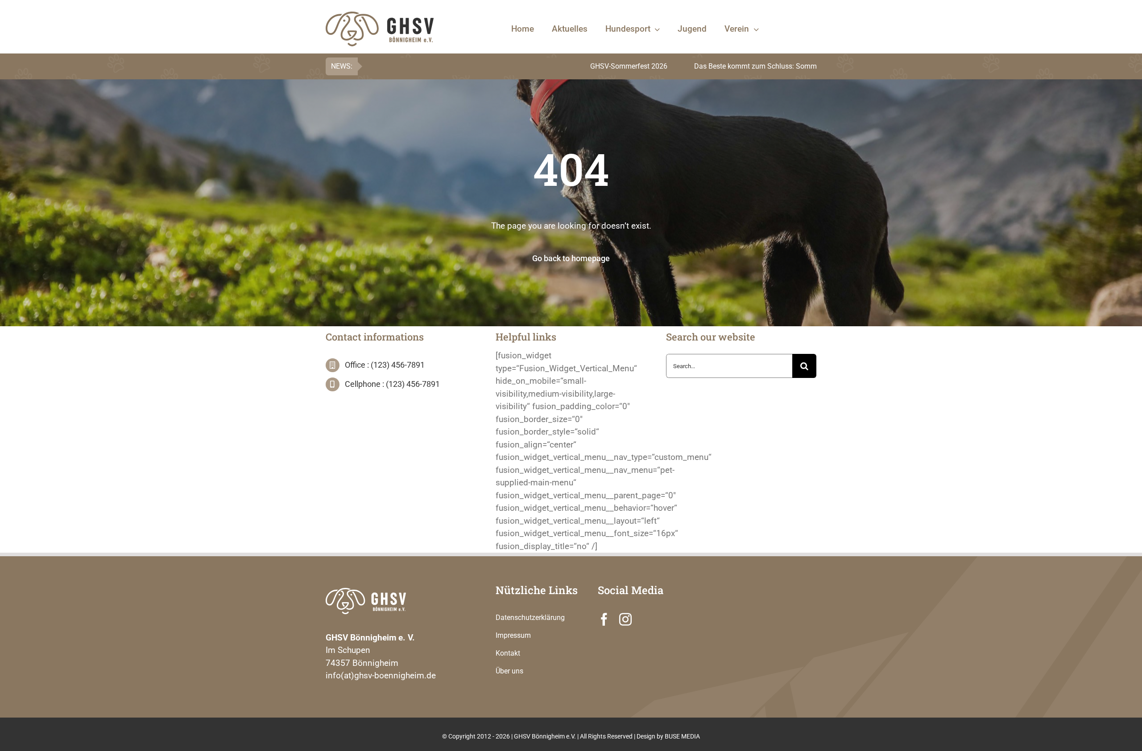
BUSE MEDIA (682, 736)
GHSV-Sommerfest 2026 (566, 66)
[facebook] (604, 619)
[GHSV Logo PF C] (380, 16)
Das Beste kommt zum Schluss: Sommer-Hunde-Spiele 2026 (726, 66)
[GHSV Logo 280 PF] (366, 592)
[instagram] (625, 619)
